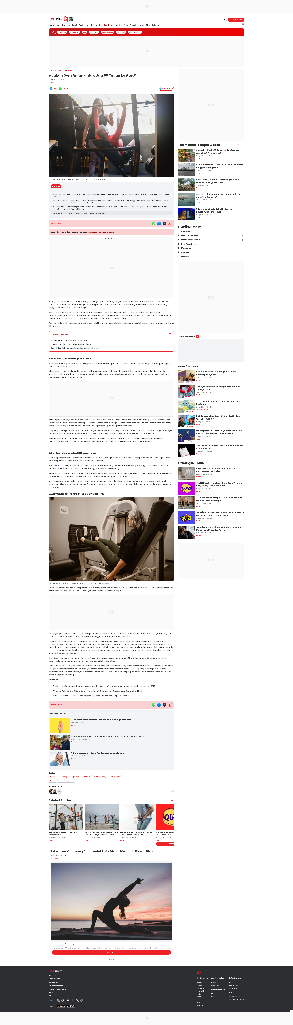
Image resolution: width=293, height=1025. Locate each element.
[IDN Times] (61, 19)
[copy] (170, 223)
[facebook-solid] (159, 223)
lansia (60, 465)
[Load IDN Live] (211, 350)
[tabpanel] (111, 204)
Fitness (57, 696)
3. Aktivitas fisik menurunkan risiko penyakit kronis (74, 348)
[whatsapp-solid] (153, 223)
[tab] (56, 186)
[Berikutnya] (174, 932)
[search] (225, 19)
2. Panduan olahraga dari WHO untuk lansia (71, 344)
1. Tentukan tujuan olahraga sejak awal (69, 340)
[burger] (242, 23)
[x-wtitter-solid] (164, 223)
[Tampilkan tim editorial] (172, 791)
